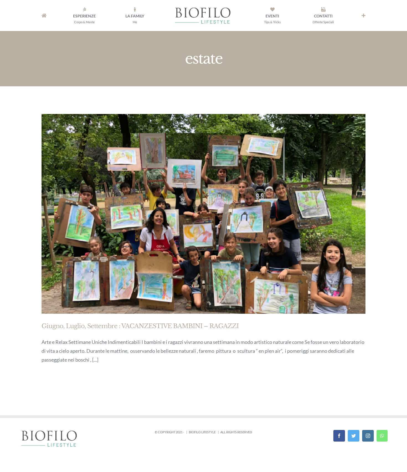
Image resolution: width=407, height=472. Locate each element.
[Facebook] (339, 436)
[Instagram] (368, 436)
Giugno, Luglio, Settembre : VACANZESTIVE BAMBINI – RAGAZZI (140, 326)
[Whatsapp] (382, 436)
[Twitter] (353, 436)
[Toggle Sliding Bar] (363, 15)
